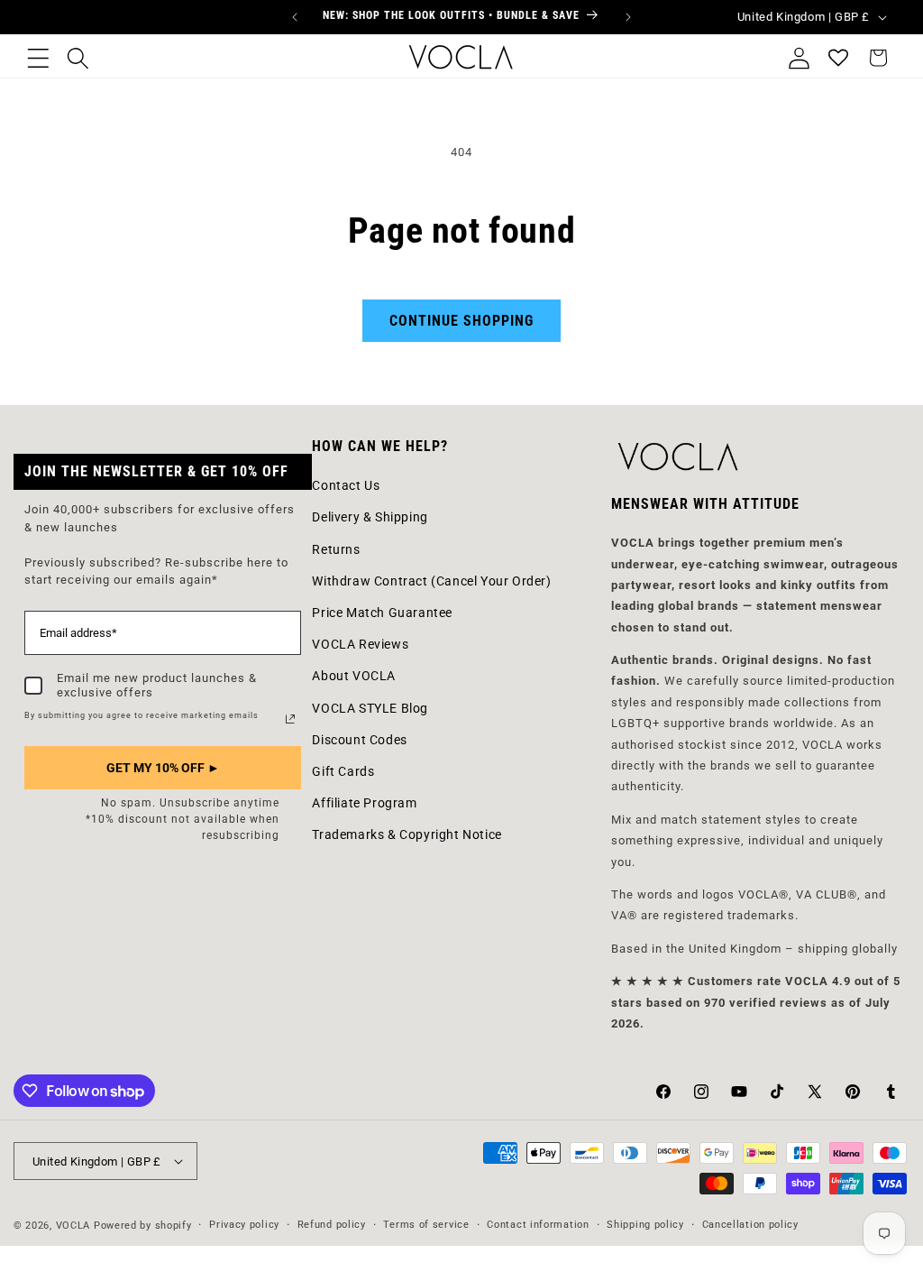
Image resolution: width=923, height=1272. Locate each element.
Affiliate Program (364, 803)
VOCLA (73, 1225)
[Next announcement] (628, 17)
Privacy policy (244, 1225)
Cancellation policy (750, 1225)
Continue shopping (461, 320)
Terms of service (426, 1225)
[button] (38, 58)
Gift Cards (343, 771)
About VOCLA (354, 675)
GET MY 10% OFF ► (163, 767)
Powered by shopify (143, 1225)
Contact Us (345, 485)
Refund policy (331, 1225)
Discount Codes (359, 740)
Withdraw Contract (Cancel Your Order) (431, 581)
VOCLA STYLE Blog (370, 708)
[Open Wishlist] (838, 58)
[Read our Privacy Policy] (290, 719)
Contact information (538, 1225)
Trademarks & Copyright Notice (406, 834)
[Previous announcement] (295, 17)
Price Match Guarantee (382, 612)
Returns (336, 549)
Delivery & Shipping (369, 517)
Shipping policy (645, 1225)
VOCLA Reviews (360, 644)
